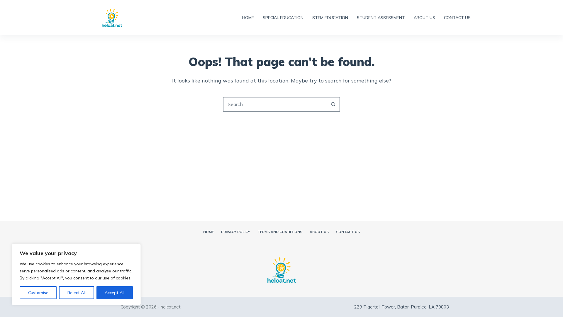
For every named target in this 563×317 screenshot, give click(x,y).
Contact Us (457, 17)
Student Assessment (381, 17)
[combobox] (274, 104)
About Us (424, 17)
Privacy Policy (235, 232)
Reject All (76, 292)
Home (248, 17)
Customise (38, 292)
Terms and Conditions (279, 232)
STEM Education (330, 17)
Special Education (283, 17)
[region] (76, 274)
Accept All (114, 292)
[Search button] (333, 104)
